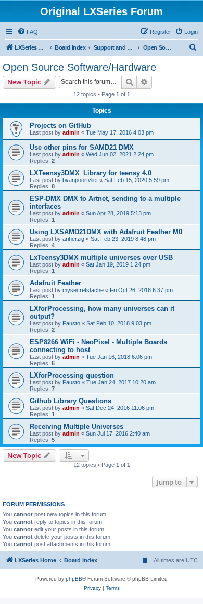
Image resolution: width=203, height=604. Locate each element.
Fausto (71, 323)
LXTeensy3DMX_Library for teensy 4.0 (90, 173)
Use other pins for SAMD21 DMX (82, 147)
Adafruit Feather (55, 283)
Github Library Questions (70, 401)
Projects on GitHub (60, 125)
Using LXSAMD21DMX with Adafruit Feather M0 (106, 232)
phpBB (74, 579)
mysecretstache (83, 290)
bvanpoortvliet (80, 180)
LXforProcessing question (72, 375)
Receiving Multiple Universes (76, 426)
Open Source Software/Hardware (79, 67)
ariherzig (73, 239)
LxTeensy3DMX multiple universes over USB (101, 257)
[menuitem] (27, 32)
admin (71, 132)
